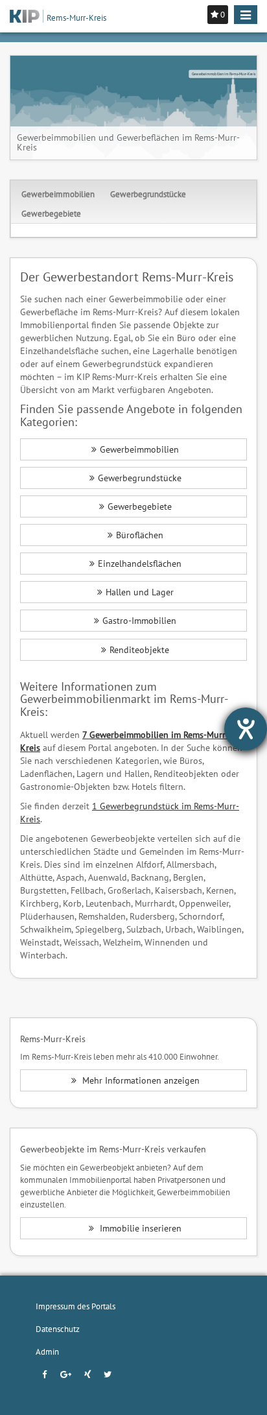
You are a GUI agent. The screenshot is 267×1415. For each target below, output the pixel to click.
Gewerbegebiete (51, 213)
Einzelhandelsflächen (139, 563)
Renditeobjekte (139, 650)
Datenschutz (58, 1329)
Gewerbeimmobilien (58, 194)
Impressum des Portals (75, 1306)
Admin (47, 1351)
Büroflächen (139, 535)
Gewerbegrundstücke (148, 194)
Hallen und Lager (140, 592)
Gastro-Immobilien (139, 620)
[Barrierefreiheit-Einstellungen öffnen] (245, 729)
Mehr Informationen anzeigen (140, 1080)
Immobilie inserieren (139, 1228)
